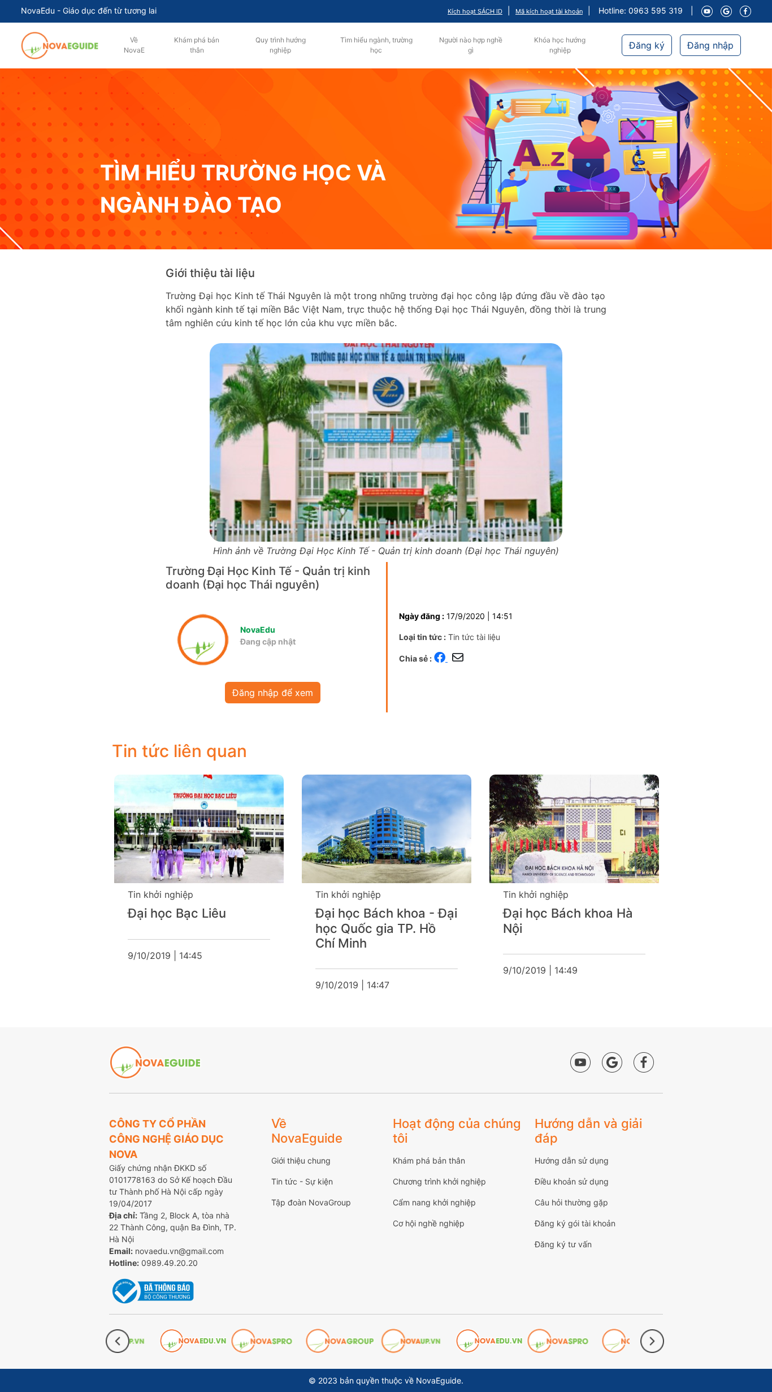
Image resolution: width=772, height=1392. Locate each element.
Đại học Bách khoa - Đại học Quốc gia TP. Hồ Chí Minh (386, 928)
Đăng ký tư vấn (563, 1244)
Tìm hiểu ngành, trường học (376, 45)
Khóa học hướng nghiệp (559, 45)
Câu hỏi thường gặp (571, 1202)
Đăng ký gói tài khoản (575, 1223)
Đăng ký (647, 45)
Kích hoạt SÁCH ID (475, 11)
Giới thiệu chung (301, 1160)
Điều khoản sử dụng (572, 1181)
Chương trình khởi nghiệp (439, 1181)
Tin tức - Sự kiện (302, 1181)
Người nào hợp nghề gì (470, 45)
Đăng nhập (710, 45)
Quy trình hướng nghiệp (280, 45)
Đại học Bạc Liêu (177, 913)
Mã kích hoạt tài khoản (549, 11)
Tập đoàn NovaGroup (311, 1202)
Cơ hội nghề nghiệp (429, 1223)
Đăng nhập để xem (272, 692)
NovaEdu (257, 629)
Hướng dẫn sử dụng (572, 1160)
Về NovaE (134, 45)
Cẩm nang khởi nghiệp (434, 1202)
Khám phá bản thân (196, 45)
